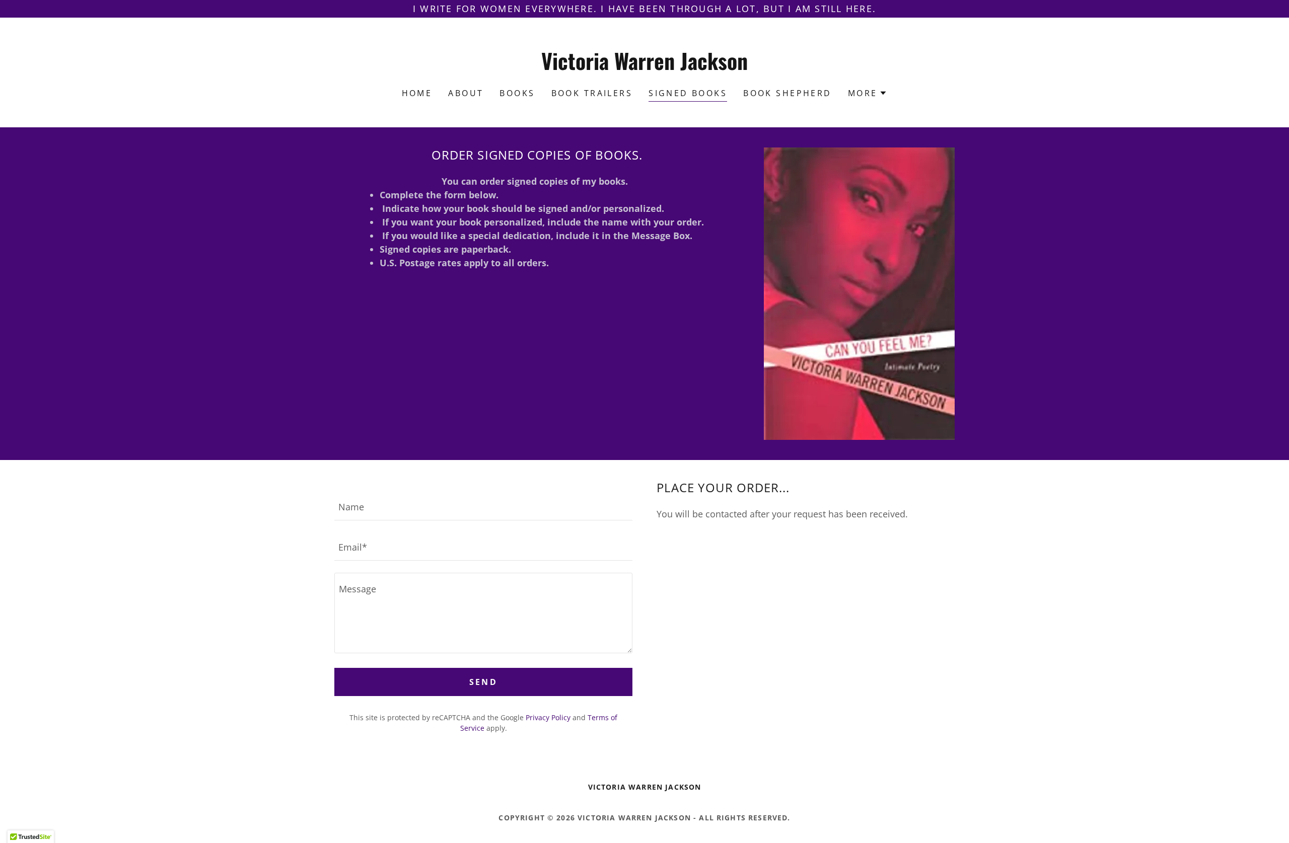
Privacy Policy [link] (548, 717)
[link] (645, 66)
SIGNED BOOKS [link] (688, 93)
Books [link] (517, 93)
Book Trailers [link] (592, 93)
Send (483, 681)
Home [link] (417, 93)
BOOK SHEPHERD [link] (787, 93)
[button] (868, 93)
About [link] (465, 93)
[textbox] (483, 506)
